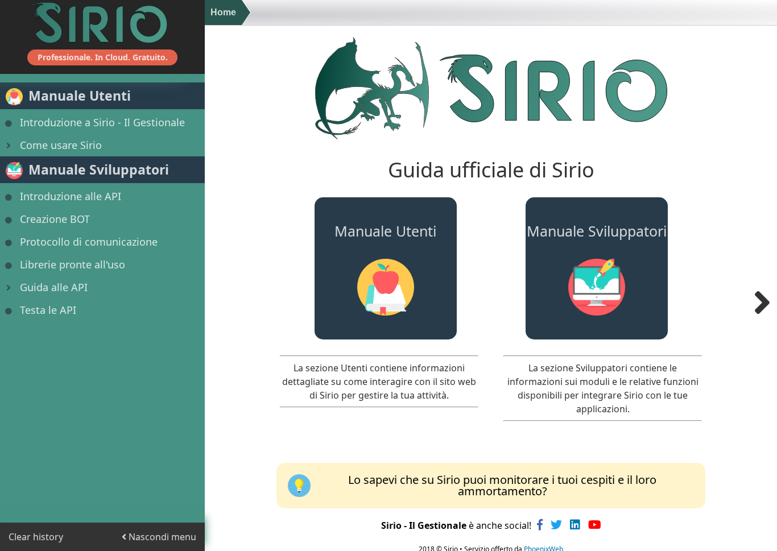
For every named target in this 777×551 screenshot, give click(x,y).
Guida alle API (54, 287)
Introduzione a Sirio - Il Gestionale (102, 122)
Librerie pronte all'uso (72, 264)
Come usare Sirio (61, 145)
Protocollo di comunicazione (89, 241)
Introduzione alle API (70, 196)
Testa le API (48, 310)
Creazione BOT (55, 219)
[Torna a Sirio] (102, 22)
